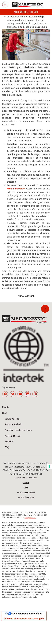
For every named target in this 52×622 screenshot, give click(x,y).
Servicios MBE (12, 418)
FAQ (7, 447)
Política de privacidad (26, 492)
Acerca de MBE (12, 436)
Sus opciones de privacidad (26, 613)
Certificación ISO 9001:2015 (26, 478)
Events (5, 407)
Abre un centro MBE (26, 12)
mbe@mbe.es (30, 517)
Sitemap (26, 483)
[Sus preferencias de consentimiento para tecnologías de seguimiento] (49, 466)
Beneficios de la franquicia (18, 430)
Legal (26, 487)
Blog (4, 413)
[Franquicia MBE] (28, 4)
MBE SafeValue (16, 188)
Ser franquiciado (13, 424)
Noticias (9, 441)
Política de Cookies (26, 497)
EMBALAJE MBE (26, 296)
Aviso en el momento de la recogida (24, 618)
